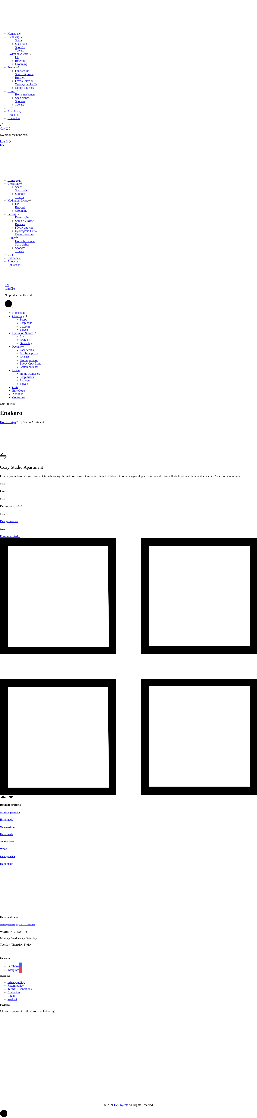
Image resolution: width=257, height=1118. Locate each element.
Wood (3, 848)
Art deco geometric (10, 812)
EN (2, 144)
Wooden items (7, 826)
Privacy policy (16, 982)
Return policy (16, 985)
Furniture (6, 536)
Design (4, 521)
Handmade (6, 819)
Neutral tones (7, 841)
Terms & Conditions (20, 989)
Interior (13, 521)
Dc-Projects (121, 1105)
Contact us (14, 992)
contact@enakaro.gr (8, 924)
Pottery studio (7, 856)
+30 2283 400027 (27, 924)
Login (11, 995)
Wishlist (12, 999)
